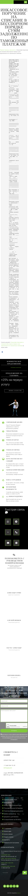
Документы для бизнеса (11, 816)
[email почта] (17, 886)
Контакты (7, 840)
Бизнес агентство (15, 390)
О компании (7, 828)
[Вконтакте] (4, 886)
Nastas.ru (19, 893)
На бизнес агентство (15, 367)
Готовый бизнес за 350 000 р (12, 819)
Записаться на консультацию (13, 805)
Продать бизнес (8, 837)
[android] (22, 886)
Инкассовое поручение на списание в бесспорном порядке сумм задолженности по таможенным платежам (12, 344)
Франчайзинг (8, 802)
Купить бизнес (8, 834)
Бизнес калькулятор (10, 814)
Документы (13, 50)
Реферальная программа (11, 842)
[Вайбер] (14, 886)
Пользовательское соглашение (13, 808)
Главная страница (4, 50)
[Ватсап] (11, 886)
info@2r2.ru (8, 768)
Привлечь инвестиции (10, 799)
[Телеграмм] (8, 886)
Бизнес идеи (7, 831)
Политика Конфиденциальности (13, 811)
